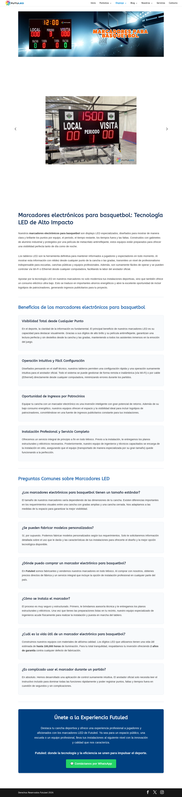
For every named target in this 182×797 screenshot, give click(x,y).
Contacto (173, 3)
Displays (120, 3)
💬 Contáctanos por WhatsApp (91, 763)
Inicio (93, 3)
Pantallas (104, 3)
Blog (133, 3)
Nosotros (145, 3)
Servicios (161, 3)
